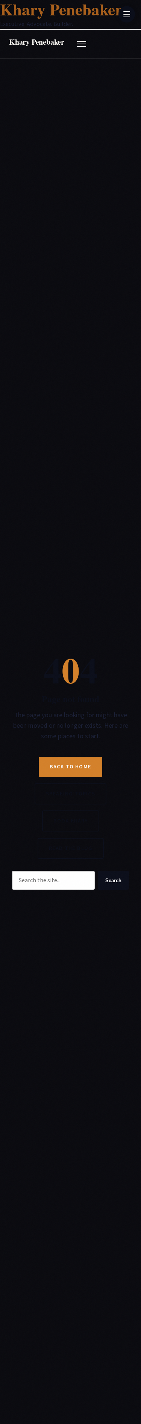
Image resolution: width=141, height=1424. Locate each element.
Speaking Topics (70, 794)
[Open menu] (81, 44)
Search (113, 880)
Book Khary (70, 821)
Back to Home (70, 767)
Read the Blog (70, 848)
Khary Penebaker (36, 41)
